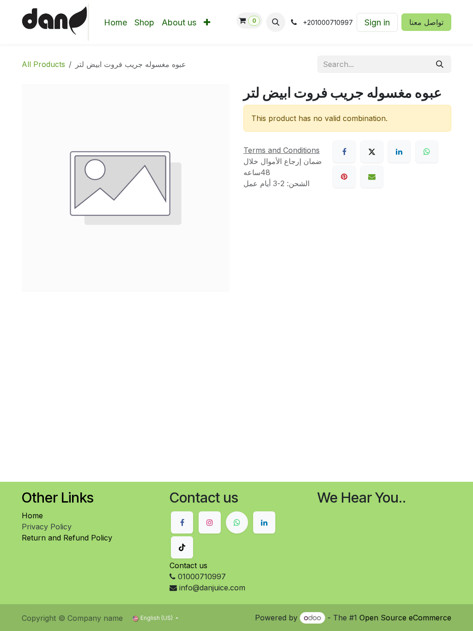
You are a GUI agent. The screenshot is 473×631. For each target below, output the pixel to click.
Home (32, 515)
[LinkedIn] (399, 151)
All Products (43, 64)
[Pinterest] (344, 176)
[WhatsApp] (427, 151)
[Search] (439, 64)
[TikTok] (182, 547)
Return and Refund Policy (67, 537)
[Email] (372, 176)
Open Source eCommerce (405, 617)
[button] (275, 22)
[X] (372, 151)
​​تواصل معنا (426, 22)
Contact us (188, 565)
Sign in (377, 22)
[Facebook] (344, 151)
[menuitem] (115, 22)
